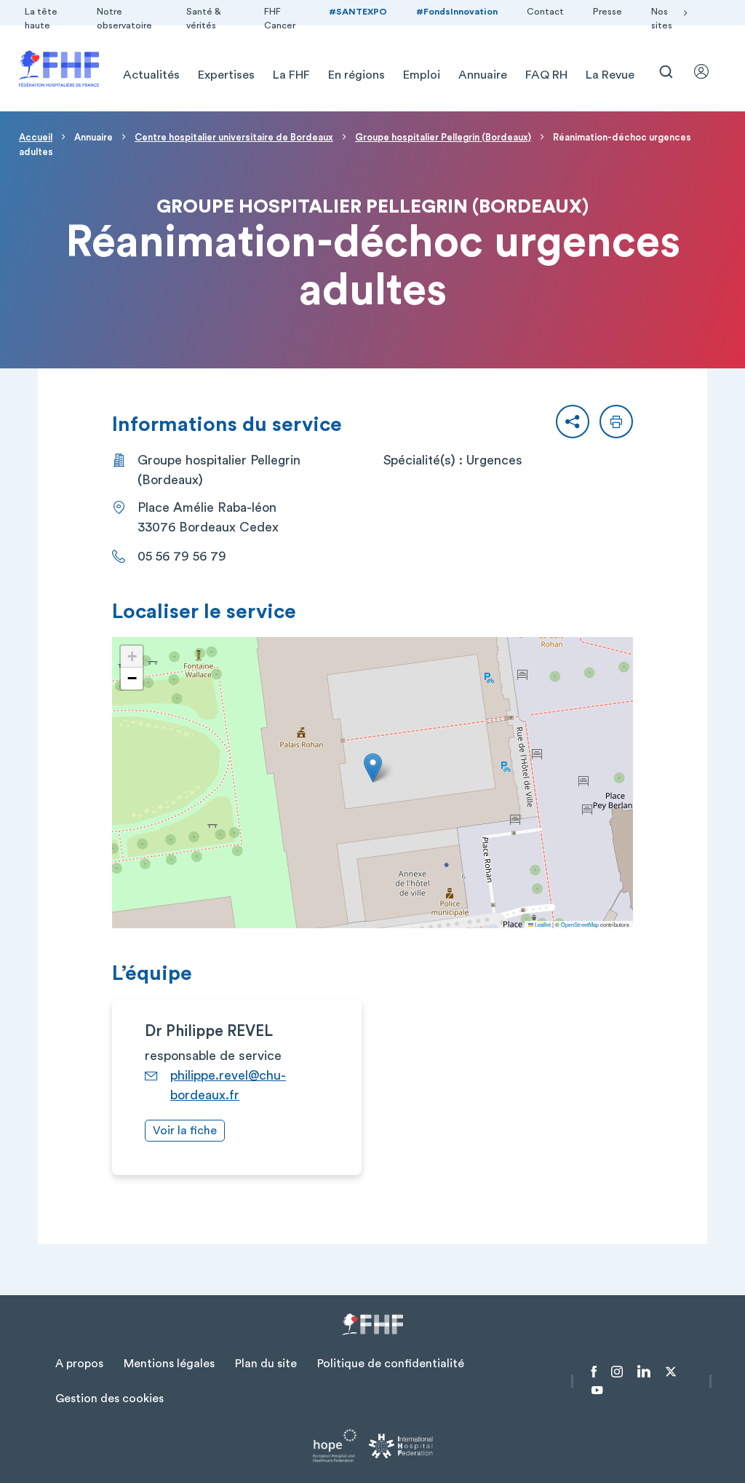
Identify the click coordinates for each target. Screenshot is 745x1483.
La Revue (610, 75)
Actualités (151, 75)
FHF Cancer (279, 18)
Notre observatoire (124, 18)
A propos (79, 1363)
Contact (545, 11)
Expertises (226, 75)
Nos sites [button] (661, 18)
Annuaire (482, 75)
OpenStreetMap (580, 924)
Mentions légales (169, 1363)
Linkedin (644, 1371)
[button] (572, 421)
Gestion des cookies (109, 1398)
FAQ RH (546, 75)
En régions (356, 75)
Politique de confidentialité (390, 1363)
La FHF (291, 75)
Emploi (421, 75)
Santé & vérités (203, 18)
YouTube (597, 1390)
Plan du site (266, 1363)
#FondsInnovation (457, 11)
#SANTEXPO (358, 11)
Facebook (594, 1371)
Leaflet (542, 924)
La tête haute (41, 18)
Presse (607, 11)
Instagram (616, 1371)
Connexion (708, 71)
